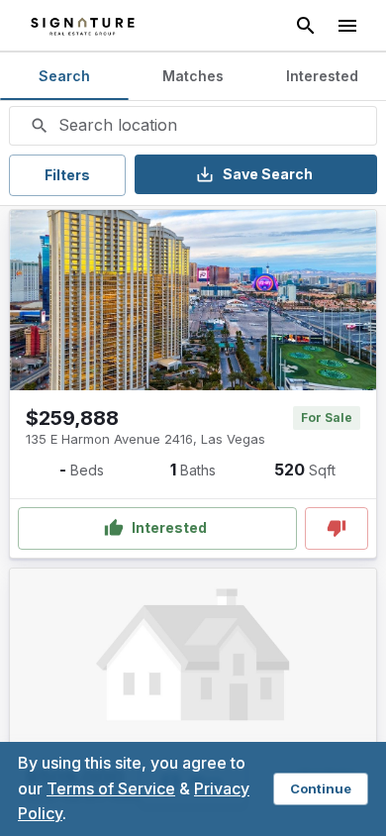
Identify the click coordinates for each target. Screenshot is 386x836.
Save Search (268, 173)
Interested (169, 527)
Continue (320, 788)
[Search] (306, 26)
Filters (67, 174)
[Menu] (347, 26)
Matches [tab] (193, 75)
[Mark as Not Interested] (336, 528)
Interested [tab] (322, 75)
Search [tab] (64, 75)
